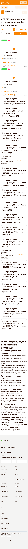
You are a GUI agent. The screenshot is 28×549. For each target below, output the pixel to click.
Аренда (2, 507)
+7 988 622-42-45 (7, 3)
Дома (2, 501)
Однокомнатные (4, 491)
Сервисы (16, 466)
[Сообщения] (22, 7)
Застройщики (4, 472)
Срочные (7, 33)
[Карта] (16, 29)
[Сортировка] (2, 29)
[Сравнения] (19, 7)
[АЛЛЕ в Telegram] (24, 461)
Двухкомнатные (4, 493)
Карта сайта (3, 543)
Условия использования (6, 538)
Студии (2, 488)
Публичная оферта (5, 542)
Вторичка (17, 483)
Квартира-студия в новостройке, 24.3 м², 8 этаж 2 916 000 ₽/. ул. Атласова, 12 (13, 101)
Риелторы (3, 477)
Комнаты (17, 486)
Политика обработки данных (7, 540)
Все (20, 33)
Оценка (16, 469)
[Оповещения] (25, 7)
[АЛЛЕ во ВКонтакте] (14, 461)
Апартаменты (4, 486)
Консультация (23, 2)
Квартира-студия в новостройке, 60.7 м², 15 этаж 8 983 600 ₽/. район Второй (13, 182)
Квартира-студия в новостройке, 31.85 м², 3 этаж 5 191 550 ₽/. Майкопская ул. (13, 264)
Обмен (16, 472)
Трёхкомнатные (18, 496)
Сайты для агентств (19, 479)
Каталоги (3, 466)
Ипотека (16, 474)
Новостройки (4, 469)
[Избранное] (16, 7)
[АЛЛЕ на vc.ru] (3, 461)
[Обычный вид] (14, 29)
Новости (16, 477)
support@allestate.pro (8, 447)
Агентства (3, 474)
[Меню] (2, 12)
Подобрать (20, 160)
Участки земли (18, 503)
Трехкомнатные (4, 496)
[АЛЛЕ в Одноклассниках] (19, 461)
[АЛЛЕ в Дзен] (8, 461)
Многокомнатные (5, 498)
